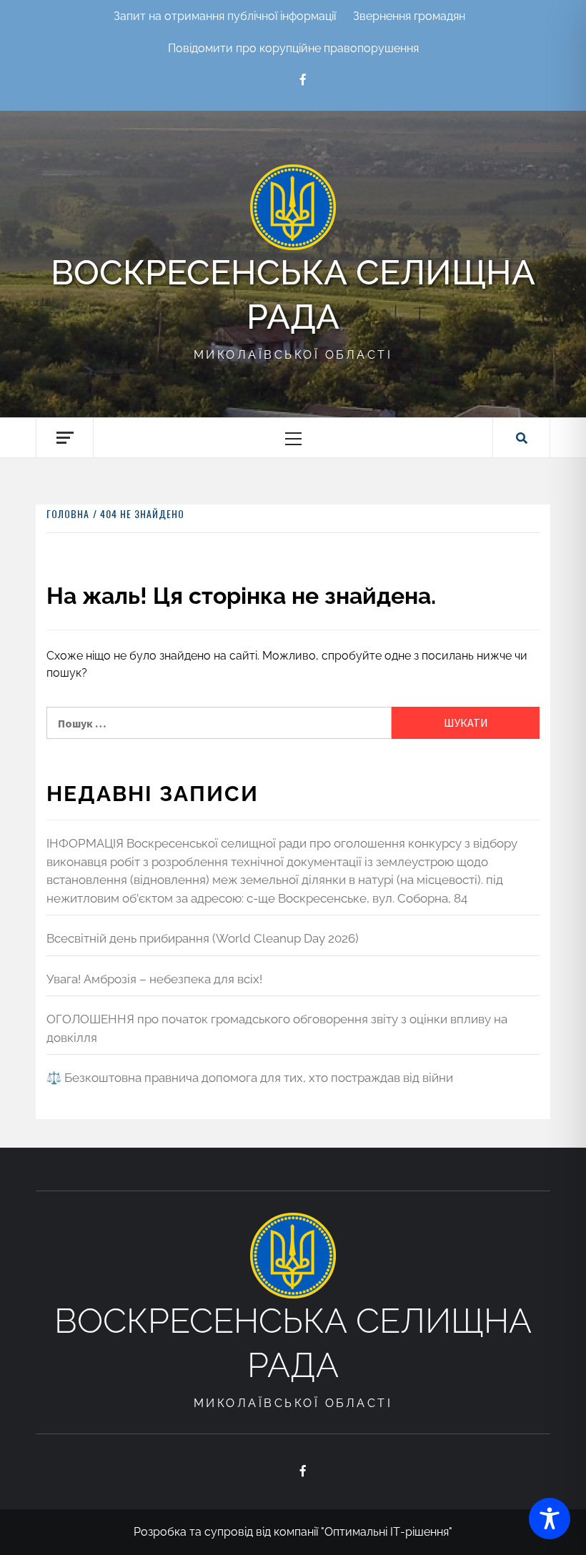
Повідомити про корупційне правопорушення (293, 48)
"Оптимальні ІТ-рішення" (386, 1532)
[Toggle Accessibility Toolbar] (549, 1518)
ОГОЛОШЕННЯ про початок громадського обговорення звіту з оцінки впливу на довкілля (276, 1028)
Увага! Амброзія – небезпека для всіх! (154, 979)
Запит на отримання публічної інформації (225, 16)
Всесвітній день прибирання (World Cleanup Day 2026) (202, 938)
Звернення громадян (409, 16)
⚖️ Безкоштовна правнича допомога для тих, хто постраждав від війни (249, 1077)
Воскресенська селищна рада (293, 294)
